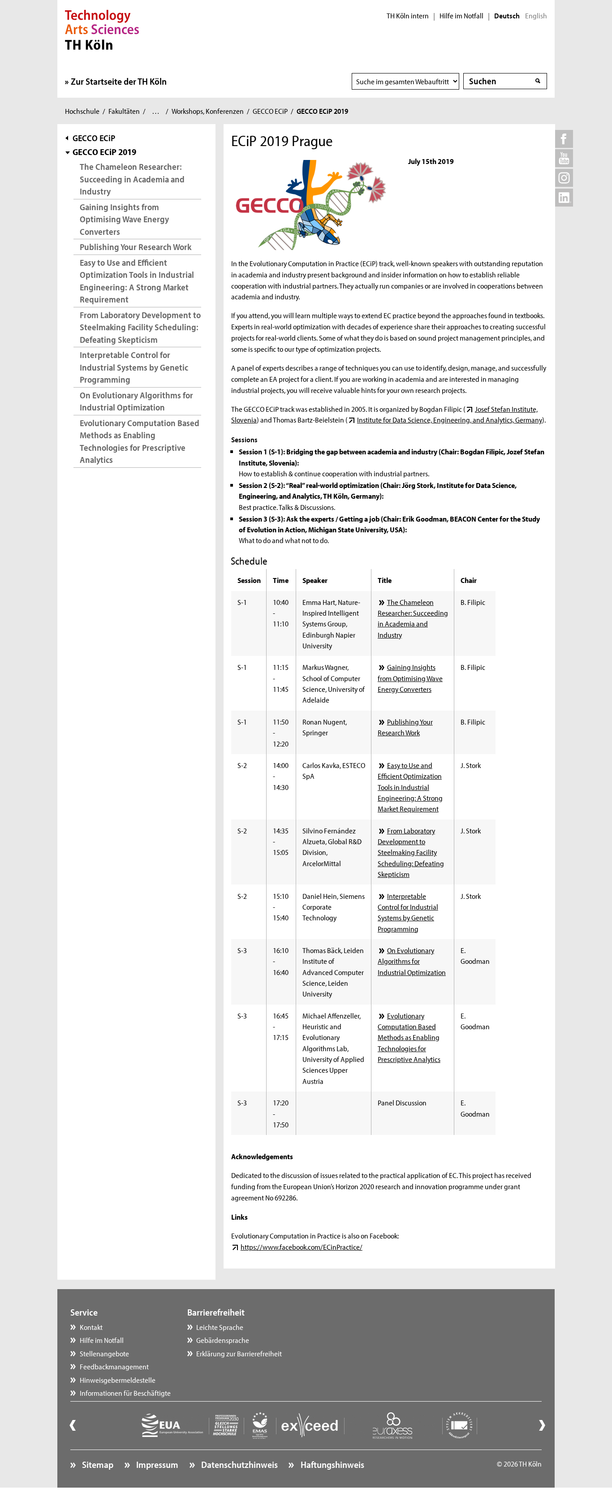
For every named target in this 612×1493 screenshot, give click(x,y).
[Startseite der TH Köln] (102, 28)
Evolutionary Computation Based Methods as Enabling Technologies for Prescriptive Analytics (139, 441)
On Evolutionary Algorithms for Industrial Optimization (136, 401)
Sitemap (96, 1464)
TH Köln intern (408, 15)
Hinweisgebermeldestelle (117, 1380)
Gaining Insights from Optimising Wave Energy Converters (124, 219)
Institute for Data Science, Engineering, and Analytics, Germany (449, 419)
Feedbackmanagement (114, 1366)
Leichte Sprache (219, 1327)
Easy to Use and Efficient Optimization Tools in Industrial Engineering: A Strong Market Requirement (137, 281)
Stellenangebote (104, 1353)
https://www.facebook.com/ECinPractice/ (301, 1246)
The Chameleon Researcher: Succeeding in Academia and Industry (132, 179)
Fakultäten (124, 111)
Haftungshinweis (331, 1464)
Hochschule (82, 111)
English (536, 15)
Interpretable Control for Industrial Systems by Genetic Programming (134, 367)
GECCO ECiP (270, 111)
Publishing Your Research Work (135, 246)
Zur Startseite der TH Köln (119, 81)
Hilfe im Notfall (461, 15)
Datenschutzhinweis (238, 1464)
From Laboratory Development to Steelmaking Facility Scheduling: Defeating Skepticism (140, 327)
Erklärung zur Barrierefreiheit (239, 1353)
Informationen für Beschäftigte (125, 1393)
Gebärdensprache (222, 1340)
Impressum (156, 1464)
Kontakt (91, 1327)
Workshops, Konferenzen (208, 111)
